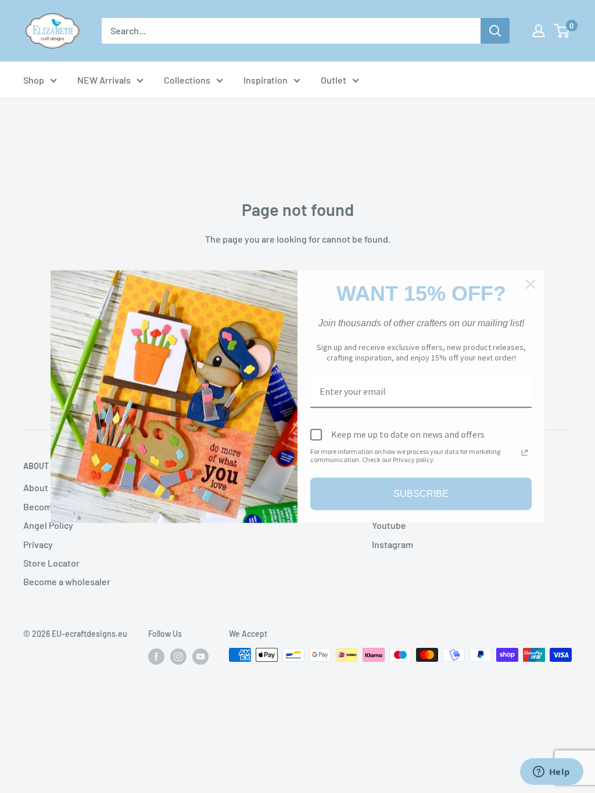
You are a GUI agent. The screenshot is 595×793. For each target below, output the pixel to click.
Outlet (333, 79)
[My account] (538, 30)
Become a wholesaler (66, 581)
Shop (33, 79)
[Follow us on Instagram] (178, 656)
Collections (187, 79)
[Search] (495, 31)
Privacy (38, 544)
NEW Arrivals (104, 79)
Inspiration (265, 79)
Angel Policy (48, 525)
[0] (562, 31)
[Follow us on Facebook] (156, 656)
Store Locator (51, 562)
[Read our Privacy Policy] (525, 452)
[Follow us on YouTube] (200, 656)
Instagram (392, 544)
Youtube (389, 525)
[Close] (530, 284)
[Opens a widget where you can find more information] (551, 772)
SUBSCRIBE (421, 494)
